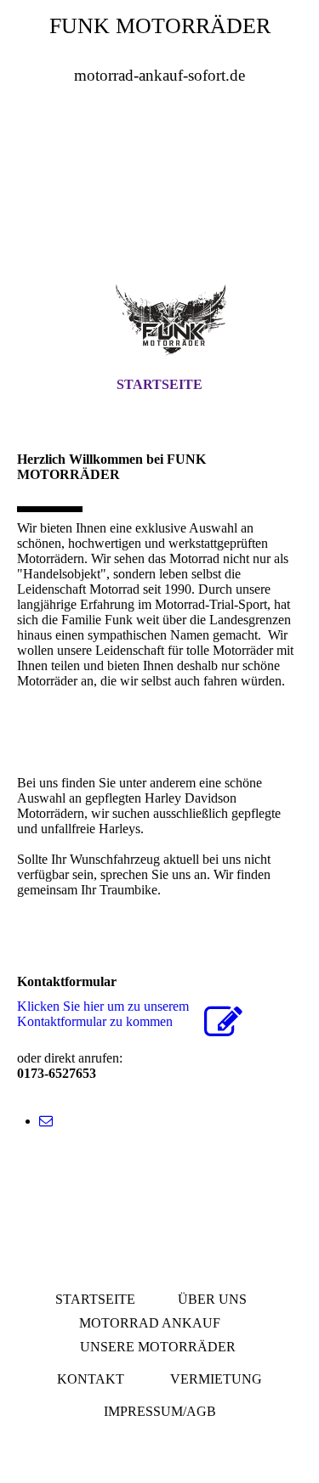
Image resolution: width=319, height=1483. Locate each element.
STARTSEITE (159, 384)
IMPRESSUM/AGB (160, 1411)
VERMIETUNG (216, 1379)
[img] (159, 194)
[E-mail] (46, 1121)
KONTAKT (90, 1379)
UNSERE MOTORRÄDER (158, 1346)
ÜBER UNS (212, 1299)
